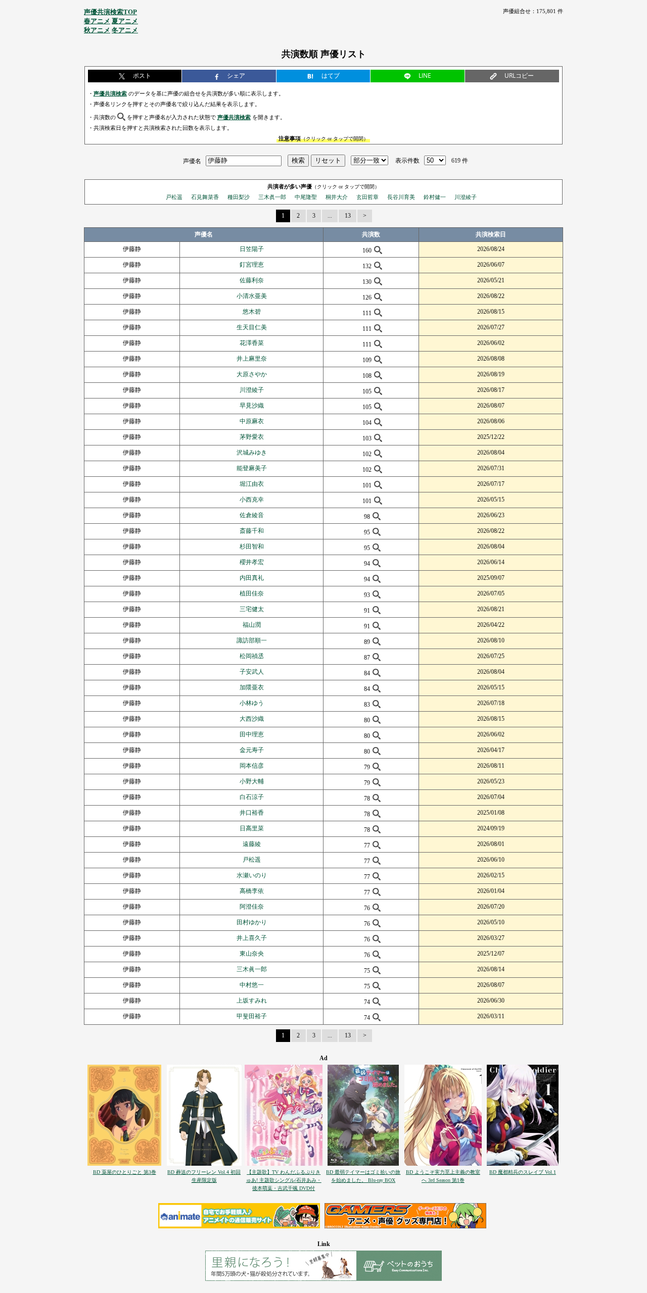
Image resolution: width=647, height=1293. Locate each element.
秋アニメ (97, 30)
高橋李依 (252, 890)
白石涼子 (252, 797)
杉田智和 (252, 546)
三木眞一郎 (272, 197)
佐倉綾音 (252, 515)
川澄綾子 (465, 197)
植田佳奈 (252, 593)
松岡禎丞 (252, 656)
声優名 (192, 160)
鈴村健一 (435, 197)
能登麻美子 (252, 468)
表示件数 (407, 160)
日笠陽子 (252, 249)
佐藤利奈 (252, 280)
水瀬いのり (252, 875)
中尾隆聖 (306, 197)
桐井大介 (337, 197)
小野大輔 (252, 781)
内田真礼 (252, 577)
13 (348, 215)
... (330, 215)
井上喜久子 (252, 937)
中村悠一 (252, 984)
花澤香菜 (252, 342)
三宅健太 (252, 609)
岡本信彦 (252, 765)
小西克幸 (252, 499)
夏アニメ (125, 21)
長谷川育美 (401, 197)
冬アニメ (125, 30)
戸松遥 (174, 197)
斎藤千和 (252, 530)
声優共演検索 (110, 93)
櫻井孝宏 (252, 562)
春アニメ (97, 21)
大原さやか (252, 374)
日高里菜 (252, 828)
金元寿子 (252, 750)
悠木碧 (252, 311)
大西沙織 (252, 718)
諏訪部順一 (252, 640)
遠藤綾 (252, 844)
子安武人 (252, 671)
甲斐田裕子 (252, 1016)
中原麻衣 (252, 421)
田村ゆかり (252, 922)
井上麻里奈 (252, 358)
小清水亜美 (252, 296)
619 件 (459, 160)
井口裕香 (252, 812)
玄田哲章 (367, 197)
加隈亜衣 (252, 687)
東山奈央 (252, 953)
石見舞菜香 (205, 197)
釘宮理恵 (252, 264)
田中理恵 (252, 734)
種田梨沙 (238, 197)
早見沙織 (252, 405)
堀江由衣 (252, 483)
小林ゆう (252, 703)
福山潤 (252, 624)
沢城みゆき (252, 452)
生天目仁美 (252, 327)
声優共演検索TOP (110, 12)
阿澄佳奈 (252, 906)
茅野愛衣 (252, 436)
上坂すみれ (252, 1000)
